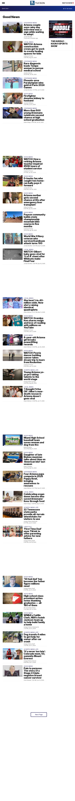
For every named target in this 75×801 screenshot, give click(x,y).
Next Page (39, 715)
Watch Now (67, 3)
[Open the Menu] (3, 3)
